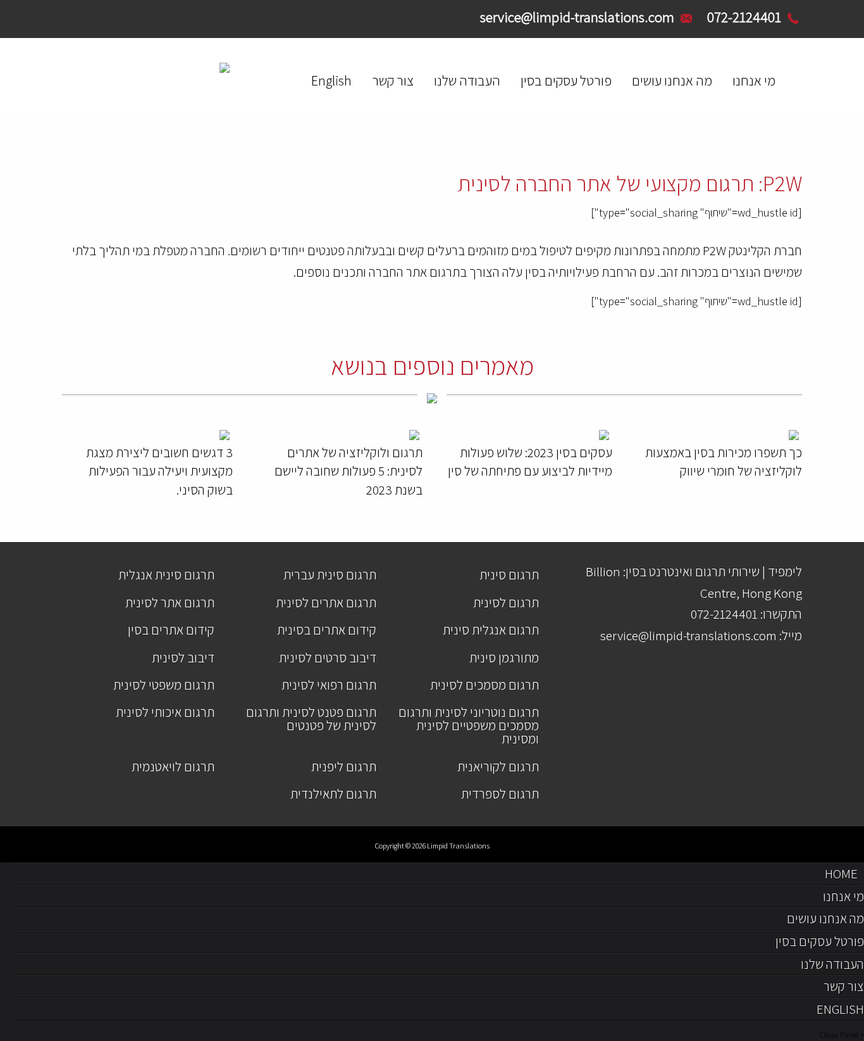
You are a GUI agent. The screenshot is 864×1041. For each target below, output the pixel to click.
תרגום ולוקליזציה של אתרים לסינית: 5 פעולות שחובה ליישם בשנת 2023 (349, 471)
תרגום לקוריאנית (498, 766)
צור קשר (393, 80)
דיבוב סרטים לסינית (327, 657)
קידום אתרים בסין (171, 629)
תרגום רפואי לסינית (328, 684)
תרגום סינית (509, 574)
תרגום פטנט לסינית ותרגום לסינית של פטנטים (311, 718)
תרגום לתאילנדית (333, 793)
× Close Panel (841, 1035)
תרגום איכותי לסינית (165, 712)
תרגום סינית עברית (329, 574)
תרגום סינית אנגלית (166, 574)
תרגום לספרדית (500, 793)
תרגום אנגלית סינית (491, 629)
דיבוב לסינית (183, 657)
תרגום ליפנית (343, 766)
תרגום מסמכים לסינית (484, 684)
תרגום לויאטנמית (173, 766)
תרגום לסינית (506, 602)
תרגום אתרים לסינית (326, 602)
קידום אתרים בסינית (326, 629)
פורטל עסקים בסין (566, 80)
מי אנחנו (753, 80)
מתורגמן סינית (504, 657)
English (331, 80)
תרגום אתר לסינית (169, 602)
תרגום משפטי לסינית (163, 684)
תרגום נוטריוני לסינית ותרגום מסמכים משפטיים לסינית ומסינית (468, 725)
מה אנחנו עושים (672, 80)
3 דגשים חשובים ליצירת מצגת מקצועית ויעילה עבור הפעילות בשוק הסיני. (159, 471)
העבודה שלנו (467, 80)
